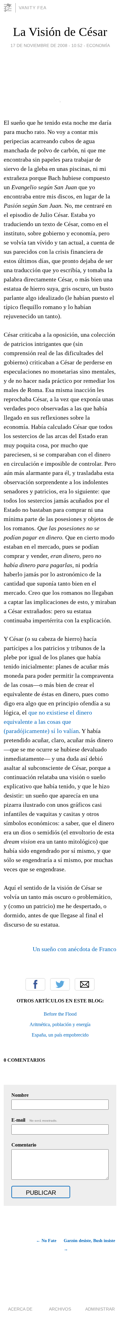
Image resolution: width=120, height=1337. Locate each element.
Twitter (60, 984)
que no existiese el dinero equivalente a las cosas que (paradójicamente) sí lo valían (48, 721)
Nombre (20, 1095)
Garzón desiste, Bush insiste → (89, 1245)
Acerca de (20, 1309)
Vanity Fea (32, 7)
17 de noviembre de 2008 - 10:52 (46, 45)
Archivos (60, 1309)
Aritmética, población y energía (60, 1024)
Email (84, 984)
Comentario (23, 1144)
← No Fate (46, 1240)
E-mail (34, 1120)
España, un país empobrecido (60, 1034)
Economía (98, 45)
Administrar (100, 1309)
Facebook (35, 984)
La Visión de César (60, 32)
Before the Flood (60, 1014)
